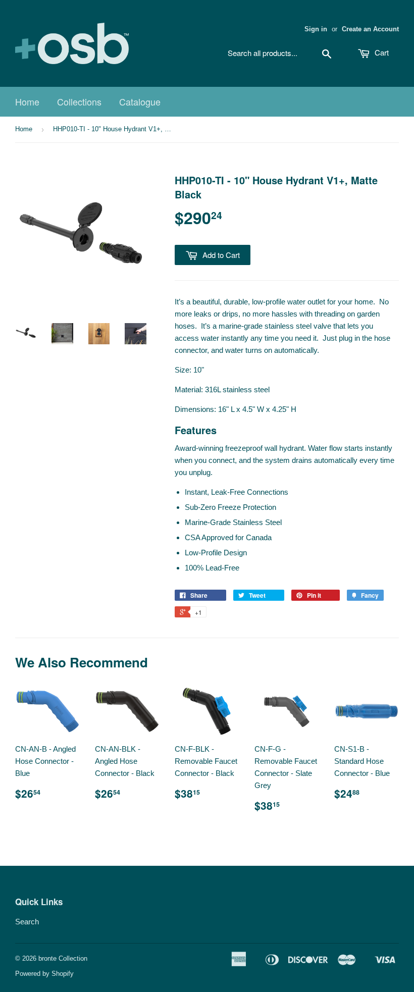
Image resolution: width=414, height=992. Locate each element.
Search (27, 921)
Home (27, 101)
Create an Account (370, 29)
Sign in (315, 29)
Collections (79, 101)
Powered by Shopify (44, 973)
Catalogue (140, 101)
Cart (381, 52)
